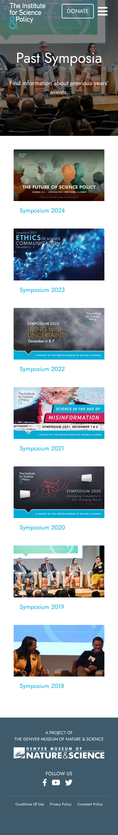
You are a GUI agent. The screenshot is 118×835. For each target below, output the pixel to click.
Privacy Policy (60, 804)
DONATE (78, 11)
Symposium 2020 (42, 527)
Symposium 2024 (42, 210)
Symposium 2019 (42, 607)
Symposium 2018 (42, 686)
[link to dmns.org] (59, 752)
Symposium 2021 (42, 448)
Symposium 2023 (42, 290)
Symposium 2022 (42, 369)
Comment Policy (90, 804)
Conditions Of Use (29, 804)
